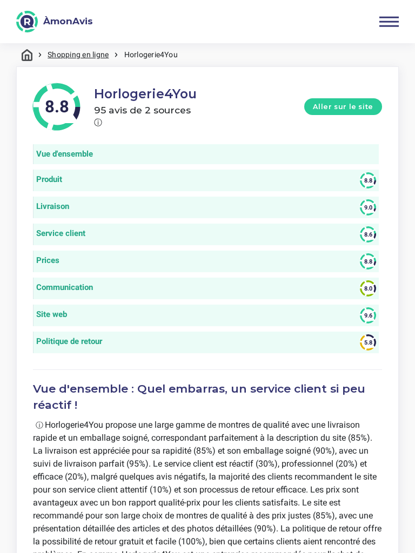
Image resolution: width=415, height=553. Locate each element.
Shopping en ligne (78, 54)
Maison (27, 55)
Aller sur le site (343, 107)
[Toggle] (389, 22)
